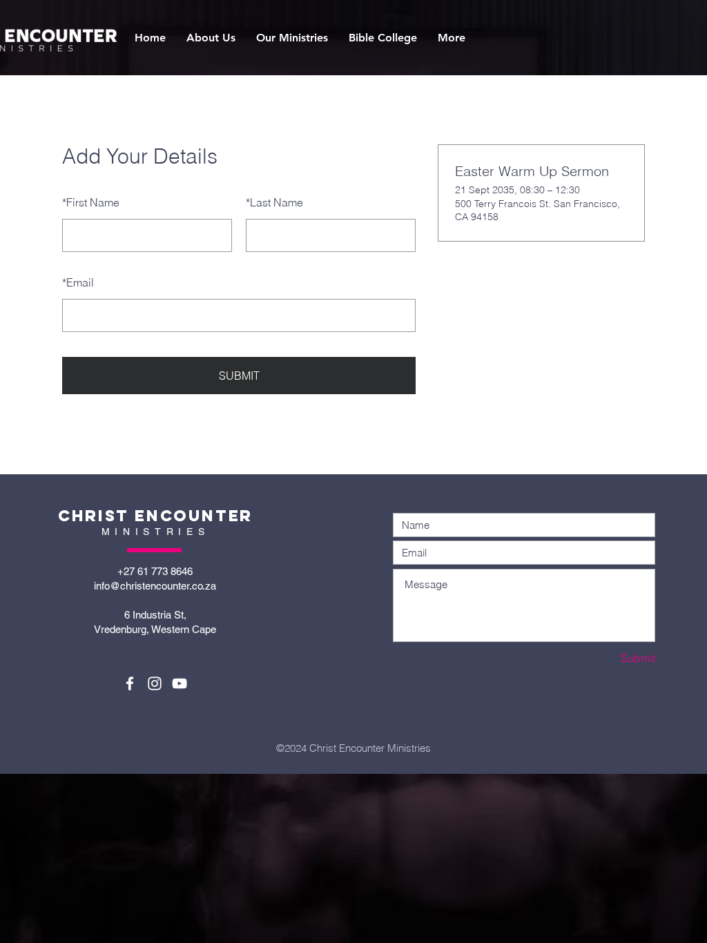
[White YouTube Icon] (179, 683)
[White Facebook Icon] (130, 683)
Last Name (274, 202)
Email (78, 282)
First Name (90, 202)
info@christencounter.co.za (155, 586)
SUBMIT (239, 375)
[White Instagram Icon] (155, 683)
